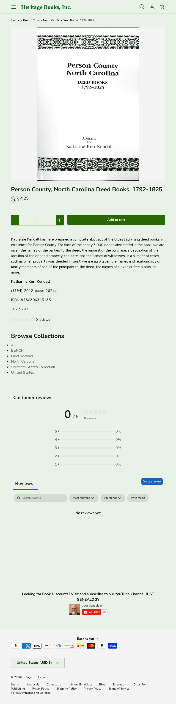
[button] (88, 431)
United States (22, 372)
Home (15, 20)
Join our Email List (80, 684)
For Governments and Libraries (31, 693)
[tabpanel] (88, 528)
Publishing (18, 688)
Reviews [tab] (25, 483)
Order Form (140, 684)
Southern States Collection (33, 367)
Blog (102, 684)
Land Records (22, 356)
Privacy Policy (92, 688)
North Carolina (22, 361)
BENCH (17, 350)
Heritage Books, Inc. (34, 677)
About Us (33, 684)
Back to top (86, 638)
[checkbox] (138, 498)
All (13, 345)
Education (119, 684)
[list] (88, 104)
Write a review (152, 481)
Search (15, 684)
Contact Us (54, 684)
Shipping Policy (66, 688)
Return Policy (40, 688)
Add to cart (116, 219)
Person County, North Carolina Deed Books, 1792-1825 (58, 20)
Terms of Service (119, 688)
